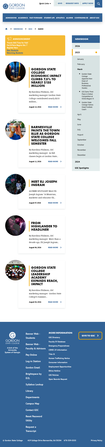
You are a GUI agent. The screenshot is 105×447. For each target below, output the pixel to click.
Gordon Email (33, 367)
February (81, 64)
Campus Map (32, 403)
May (79, 119)
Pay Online (31, 354)
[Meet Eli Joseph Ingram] (41, 192)
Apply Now (87, 3)
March (79, 69)
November (81, 150)
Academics (23, 18)
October (80, 145)
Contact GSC (32, 410)
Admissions (11, 18)
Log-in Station (33, 361)
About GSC (94, 18)
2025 (77, 52)
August (80, 134)
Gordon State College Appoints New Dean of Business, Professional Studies (87, 81)
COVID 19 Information (58, 350)
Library (29, 390)
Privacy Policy (96, 440)
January (80, 59)
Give (60, 3)
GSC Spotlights (82, 167)
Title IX (52, 354)
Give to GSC (88, 335)
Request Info (72, 3)
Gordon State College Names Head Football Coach (87, 106)
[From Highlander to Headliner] (41, 234)
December (81, 155)
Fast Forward (35, 18)
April (79, 114)
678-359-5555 (70, 440)
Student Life (49, 18)
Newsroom (81, 39)
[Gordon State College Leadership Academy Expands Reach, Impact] (41, 284)
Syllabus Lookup (34, 384)
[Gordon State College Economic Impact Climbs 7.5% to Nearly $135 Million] (41, 87)
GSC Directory (54, 337)
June (79, 124)
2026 (77, 46)
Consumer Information (58, 362)
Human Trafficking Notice (59, 358)
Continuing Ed (81, 18)
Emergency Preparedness (59, 346)
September (81, 139)
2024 (77, 161)
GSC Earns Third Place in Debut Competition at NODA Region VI (88, 95)
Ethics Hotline (54, 371)
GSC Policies (54, 375)
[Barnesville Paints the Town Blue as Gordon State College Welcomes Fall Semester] (41, 143)
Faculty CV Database (57, 341)
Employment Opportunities (60, 366)
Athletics (60, 18)
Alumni (69, 18)
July (79, 129)
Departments (32, 397)
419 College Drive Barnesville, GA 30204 (44, 440)
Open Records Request (58, 379)
